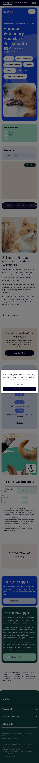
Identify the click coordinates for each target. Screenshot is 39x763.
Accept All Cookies (19, 389)
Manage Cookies (19, 384)
